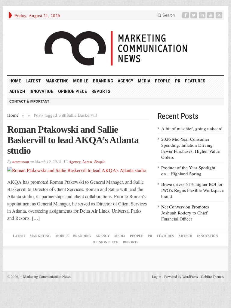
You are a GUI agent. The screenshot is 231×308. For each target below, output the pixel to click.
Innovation (41, 91)
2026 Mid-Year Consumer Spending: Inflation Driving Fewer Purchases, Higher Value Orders (190, 148)
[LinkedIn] (203, 15)
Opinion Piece (72, 91)
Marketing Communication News (45, 276)
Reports (100, 91)
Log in (156, 276)
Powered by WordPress (181, 276)
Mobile (80, 81)
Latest (33, 81)
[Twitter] (194, 15)
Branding (103, 81)
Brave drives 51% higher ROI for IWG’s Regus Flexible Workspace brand (192, 190)
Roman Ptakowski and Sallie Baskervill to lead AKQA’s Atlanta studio (73, 140)
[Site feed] (219, 15)
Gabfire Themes (212, 276)
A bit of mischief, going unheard (192, 128)
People (163, 81)
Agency (125, 81)
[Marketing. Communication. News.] (115, 47)
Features (195, 81)
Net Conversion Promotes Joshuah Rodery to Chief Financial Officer (185, 213)
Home (13, 115)
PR (177, 81)
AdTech (17, 91)
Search (168, 15)
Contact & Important (29, 101)
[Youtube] (211, 15)
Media (144, 81)
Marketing (57, 81)
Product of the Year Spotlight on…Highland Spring (188, 171)
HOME (15, 81)
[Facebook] (186, 15)
